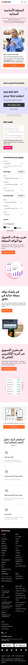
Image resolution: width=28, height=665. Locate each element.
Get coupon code (14, 105)
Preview (21, 172)
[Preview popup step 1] (13, 118)
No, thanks (14, 109)
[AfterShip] (6, 2)
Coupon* (5, 161)
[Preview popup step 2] (14, 118)
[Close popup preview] (25, 88)
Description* (6, 182)
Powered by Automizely (14, 115)
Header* (5, 175)
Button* (5, 188)
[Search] (22, 2)
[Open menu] (25, 2)
